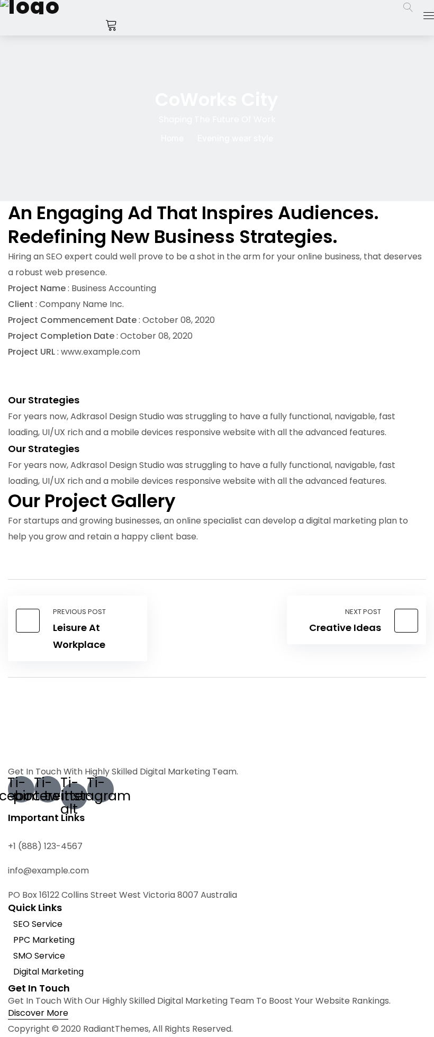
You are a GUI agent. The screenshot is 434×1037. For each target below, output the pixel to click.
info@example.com (48, 870)
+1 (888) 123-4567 (45, 846)
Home (172, 138)
